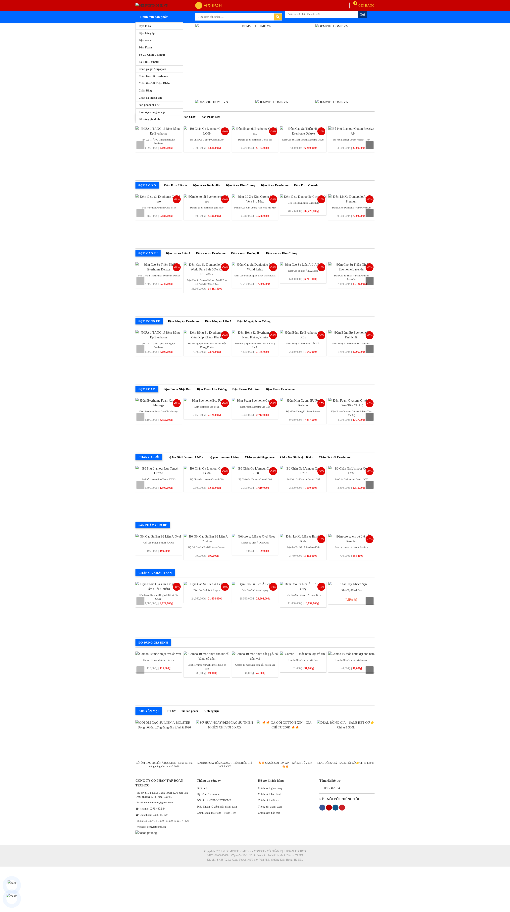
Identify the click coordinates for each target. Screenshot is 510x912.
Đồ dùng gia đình (149, 119)
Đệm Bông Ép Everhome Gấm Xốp (303, 343)
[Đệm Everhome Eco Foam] (207, 400)
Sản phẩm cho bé (149, 104)
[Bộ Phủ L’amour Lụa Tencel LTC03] (158, 471)
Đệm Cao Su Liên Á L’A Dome (303, 270)
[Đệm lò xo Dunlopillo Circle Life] (303, 196)
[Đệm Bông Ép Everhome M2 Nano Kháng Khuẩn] (255, 335)
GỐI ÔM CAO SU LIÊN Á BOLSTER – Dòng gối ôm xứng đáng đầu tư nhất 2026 (164, 764)
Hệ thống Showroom (208, 794)
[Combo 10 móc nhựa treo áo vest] (158, 654)
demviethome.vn (156, 826)
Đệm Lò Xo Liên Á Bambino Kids (303, 547)
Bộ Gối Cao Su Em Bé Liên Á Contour (206, 547)
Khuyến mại (148, 710)
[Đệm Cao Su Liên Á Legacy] (255, 584)
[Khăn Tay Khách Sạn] (351, 584)
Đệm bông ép (147, 33)
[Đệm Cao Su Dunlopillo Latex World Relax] (255, 267)
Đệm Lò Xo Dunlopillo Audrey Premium (351, 207)
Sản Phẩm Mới (211, 116)
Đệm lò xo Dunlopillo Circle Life (303, 202)
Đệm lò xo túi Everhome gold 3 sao (207, 207)
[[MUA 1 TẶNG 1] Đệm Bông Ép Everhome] (158, 131)
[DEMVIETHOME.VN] (151, 5)
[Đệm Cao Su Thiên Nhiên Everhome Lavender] (351, 267)
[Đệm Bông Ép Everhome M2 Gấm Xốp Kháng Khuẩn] (207, 335)
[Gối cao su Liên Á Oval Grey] (255, 536)
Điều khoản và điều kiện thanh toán (217, 806)
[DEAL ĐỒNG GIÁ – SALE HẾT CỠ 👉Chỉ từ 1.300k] (346, 739)
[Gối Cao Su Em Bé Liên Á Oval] (158, 536)
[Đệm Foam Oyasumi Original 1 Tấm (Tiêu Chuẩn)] (351, 403)
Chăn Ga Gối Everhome (153, 76)
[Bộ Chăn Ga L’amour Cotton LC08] (255, 471)
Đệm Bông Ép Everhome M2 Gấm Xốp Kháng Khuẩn (207, 345)
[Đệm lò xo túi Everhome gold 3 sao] (207, 199)
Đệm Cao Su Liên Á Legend (206, 590)
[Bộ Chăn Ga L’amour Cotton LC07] (303, 471)
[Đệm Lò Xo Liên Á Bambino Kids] (303, 539)
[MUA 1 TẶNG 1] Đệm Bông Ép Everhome (158, 141)
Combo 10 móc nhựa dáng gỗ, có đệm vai (255, 664)
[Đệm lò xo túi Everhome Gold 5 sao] (255, 131)
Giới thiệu (202, 788)
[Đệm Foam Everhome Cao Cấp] (255, 400)
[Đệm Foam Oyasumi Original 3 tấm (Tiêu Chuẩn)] (158, 586)
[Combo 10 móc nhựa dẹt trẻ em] (303, 654)
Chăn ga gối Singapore (152, 69)
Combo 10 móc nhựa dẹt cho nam (351, 660)
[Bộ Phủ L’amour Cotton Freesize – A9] (351, 131)
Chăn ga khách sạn (150, 97)
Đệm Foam (145, 47)
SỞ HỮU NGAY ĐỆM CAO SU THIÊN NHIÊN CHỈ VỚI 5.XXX (224, 764)
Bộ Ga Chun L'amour (152, 54)
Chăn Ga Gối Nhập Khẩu (154, 83)
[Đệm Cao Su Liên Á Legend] (207, 584)
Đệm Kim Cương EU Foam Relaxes (303, 411)
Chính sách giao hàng (270, 788)
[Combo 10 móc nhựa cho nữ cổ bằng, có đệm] (207, 656)
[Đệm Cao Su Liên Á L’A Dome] (303, 264)
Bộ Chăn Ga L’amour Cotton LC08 (255, 479)
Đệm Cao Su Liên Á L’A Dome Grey (303, 595)
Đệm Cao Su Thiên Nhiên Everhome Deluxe (303, 139)
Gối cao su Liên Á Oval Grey (255, 542)
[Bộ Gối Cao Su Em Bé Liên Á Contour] (207, 539)
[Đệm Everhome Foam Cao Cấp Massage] (158, 403)
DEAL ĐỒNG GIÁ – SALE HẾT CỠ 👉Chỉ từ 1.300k (345, 762)
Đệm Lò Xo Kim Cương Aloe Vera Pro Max (255, 207)
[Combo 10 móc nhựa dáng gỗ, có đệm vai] (255, 656)
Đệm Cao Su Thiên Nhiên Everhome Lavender (351, 277)
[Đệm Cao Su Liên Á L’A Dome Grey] (303, 586)
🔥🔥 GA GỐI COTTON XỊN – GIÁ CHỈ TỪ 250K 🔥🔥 (285, 764)
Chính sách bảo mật (269, 812)
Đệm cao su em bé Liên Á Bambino (351, 547)
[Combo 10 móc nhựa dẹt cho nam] (351, 654)
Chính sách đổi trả (268, 800)
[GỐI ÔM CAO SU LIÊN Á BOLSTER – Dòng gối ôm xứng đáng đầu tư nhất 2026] (164, 739)
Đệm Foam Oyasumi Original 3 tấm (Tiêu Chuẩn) (158, 597)
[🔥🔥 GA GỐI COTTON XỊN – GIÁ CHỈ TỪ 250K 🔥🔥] (285, 739)
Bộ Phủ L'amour (149, 61)
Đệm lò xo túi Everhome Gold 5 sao (255, 139)
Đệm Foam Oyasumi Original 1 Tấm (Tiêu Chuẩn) (351, 413)
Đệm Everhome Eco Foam (206, 406)
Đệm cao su (145, 40)
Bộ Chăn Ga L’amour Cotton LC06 (351, 479)
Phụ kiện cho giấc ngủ (152, 112)
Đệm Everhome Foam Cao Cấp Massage (158, 411)
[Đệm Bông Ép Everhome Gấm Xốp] (303, 335)
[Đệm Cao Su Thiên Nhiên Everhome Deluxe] (303, 131)
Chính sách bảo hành (269, 794)
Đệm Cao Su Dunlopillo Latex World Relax (255, 275)
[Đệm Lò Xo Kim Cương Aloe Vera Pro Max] (255, 199)
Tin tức (171, 711)
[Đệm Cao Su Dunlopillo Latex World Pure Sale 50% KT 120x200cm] (207, 269)
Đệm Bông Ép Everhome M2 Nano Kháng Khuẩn (255, 345)
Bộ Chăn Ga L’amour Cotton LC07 (303, 479)
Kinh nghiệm (212, 711)
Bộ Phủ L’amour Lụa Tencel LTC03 (159, 479)
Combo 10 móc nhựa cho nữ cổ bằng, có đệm (207, 666)
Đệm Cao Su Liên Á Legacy (255, 590)
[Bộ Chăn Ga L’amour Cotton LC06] (351, 471)
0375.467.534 (157, 808)
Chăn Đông (145, 90)
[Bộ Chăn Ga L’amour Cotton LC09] (207, 131)
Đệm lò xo (145, 26)
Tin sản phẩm (189, 711)
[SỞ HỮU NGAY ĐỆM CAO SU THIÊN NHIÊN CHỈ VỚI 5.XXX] (225, 739)
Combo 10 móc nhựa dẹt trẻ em (303, 660)
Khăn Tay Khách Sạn (351, 590)
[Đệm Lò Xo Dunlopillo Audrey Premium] (351, 199)
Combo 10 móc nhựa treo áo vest (158, 660)
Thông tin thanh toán (270, 806)
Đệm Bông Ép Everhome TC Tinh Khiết (351, 343)
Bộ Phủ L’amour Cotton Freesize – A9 (351, 139)
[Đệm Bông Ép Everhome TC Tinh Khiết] (351, 335)
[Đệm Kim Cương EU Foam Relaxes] (303, 403)
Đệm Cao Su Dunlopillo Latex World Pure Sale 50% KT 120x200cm (207, 282)
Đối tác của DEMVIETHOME (214, 800)
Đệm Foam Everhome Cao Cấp (255, 406)
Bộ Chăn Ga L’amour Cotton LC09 (207, 139)
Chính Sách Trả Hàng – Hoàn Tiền (216, 812)
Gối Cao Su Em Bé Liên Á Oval (158, 542)
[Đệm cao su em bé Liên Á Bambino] (351, 539)
